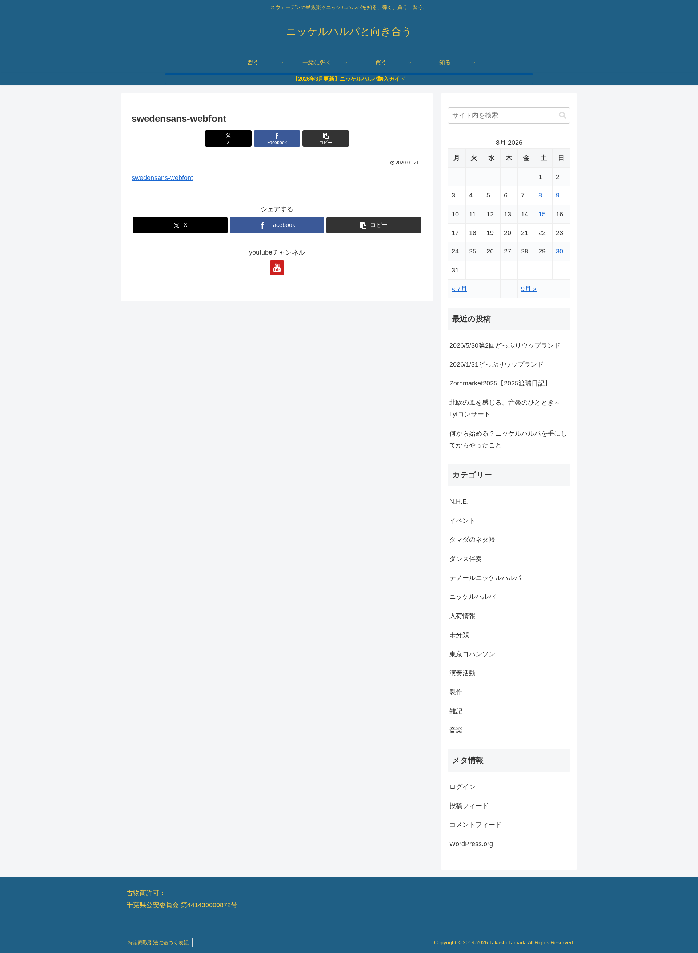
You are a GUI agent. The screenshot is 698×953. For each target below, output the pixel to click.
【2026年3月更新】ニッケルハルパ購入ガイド (349, 79)
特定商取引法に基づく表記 (158, 942)
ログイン (462, 786)
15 (542, 214)
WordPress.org (471, 844)
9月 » (529, 288)
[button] (325, 138)
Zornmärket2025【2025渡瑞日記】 (500, 383)
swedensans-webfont (162, 177)
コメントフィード (475, 824)
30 (559, 251)
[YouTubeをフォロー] (277, 267)
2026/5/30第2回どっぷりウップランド (505, 345)
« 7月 (459, 288)
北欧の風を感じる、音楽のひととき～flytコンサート (505, 408)
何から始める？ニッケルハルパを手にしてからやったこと (508, 439)
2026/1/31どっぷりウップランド (496, 364)
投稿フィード (469, 805)
